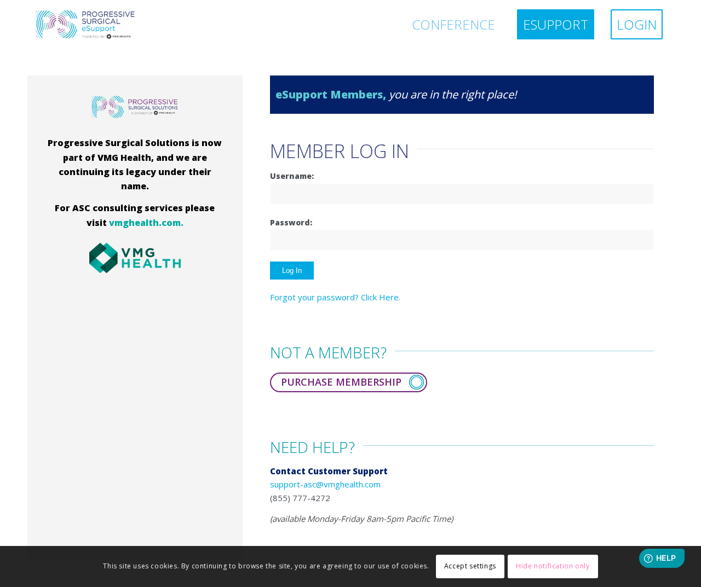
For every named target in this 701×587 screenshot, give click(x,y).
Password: (291, 222)
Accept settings (470, 566)
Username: (292, 176)
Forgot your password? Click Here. (335, 297)
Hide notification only (552, 566)
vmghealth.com (145, 223)
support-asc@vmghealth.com (325, 484)
